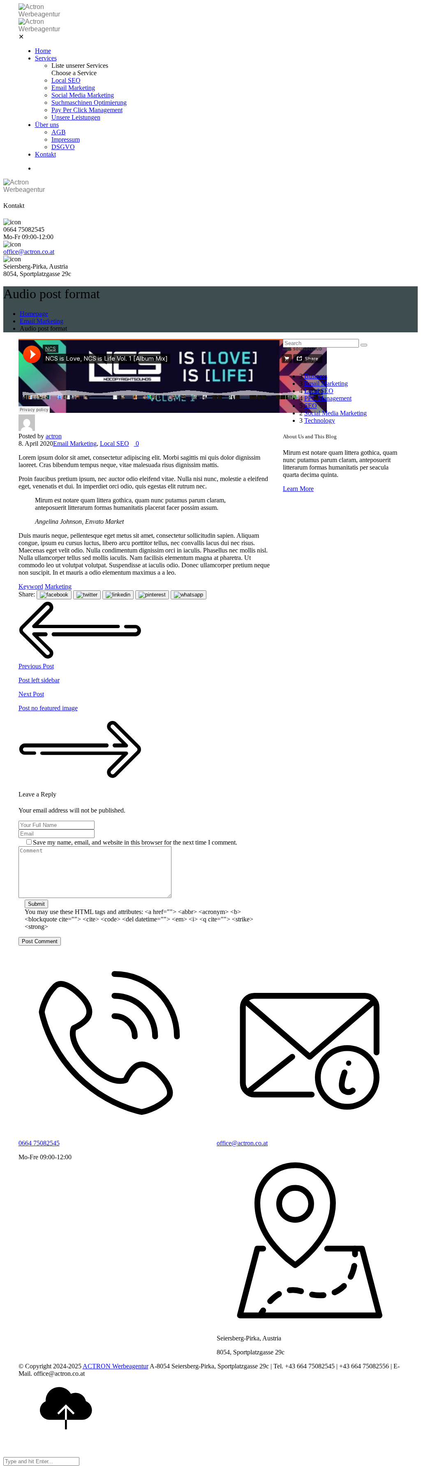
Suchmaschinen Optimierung (89, 102)
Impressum (65, 139)
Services (46, 58)
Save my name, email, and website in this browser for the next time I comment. (135, 842)
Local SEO (66, 80)
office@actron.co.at (28, 251)
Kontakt (45, 154)
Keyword (31, 586)
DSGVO (63, 146)
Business (315, 376)
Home (43, 50)
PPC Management (328, 398)
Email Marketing (73, 87)
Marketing (58, 586)
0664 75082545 (39, 1143)
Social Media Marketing (82, 95)
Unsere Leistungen (75, 117)
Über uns (47, 124)
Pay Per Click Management (87, 109)
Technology (319, 420)
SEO (310, 405)
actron (54, 436)
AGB (58, 132)
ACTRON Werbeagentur (115, 1366)
